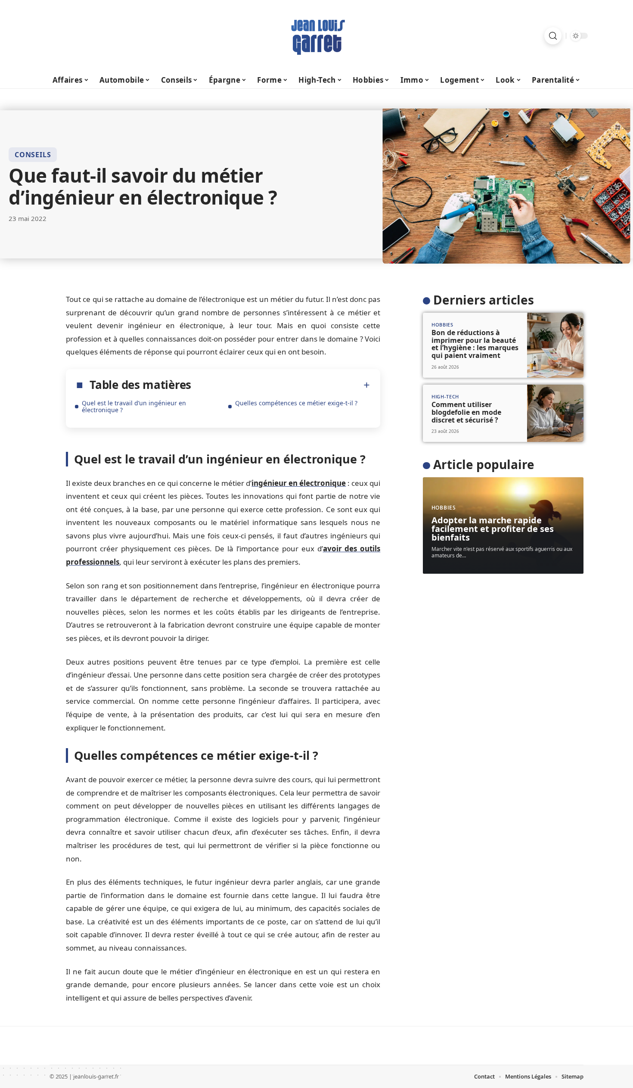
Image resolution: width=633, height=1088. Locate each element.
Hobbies (442, 324)
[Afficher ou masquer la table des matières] (280, 385)
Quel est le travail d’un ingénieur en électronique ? (134, 406)
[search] (553, 35)
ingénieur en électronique (298, 483)
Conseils (33, 154)
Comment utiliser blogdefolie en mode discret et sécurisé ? (466, 412)
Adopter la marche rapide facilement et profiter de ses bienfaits (492, 528)
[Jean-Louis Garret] (316, 36)
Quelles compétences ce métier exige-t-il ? (296, 403)
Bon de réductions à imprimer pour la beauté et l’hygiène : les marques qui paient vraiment (474, 344)
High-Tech (445, 396)
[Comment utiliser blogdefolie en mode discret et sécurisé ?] (555, 413)
